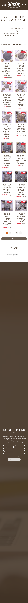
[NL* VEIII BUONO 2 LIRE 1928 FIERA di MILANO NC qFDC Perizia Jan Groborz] (21, 123)
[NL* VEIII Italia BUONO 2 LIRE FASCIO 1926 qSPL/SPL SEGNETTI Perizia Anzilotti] (21, 184)
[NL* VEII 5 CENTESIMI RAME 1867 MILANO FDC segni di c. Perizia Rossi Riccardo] (21, 63)
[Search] (3, 5)
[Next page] (20, 232)
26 (17, 233)
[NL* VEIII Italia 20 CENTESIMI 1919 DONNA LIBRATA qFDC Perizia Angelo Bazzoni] (21, 212)
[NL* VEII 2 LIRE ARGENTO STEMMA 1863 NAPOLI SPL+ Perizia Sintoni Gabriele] (7, 183)
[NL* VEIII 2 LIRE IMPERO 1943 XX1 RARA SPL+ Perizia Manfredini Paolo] (7, 155)
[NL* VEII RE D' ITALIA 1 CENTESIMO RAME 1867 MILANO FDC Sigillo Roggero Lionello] (7, 125)
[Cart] (25, 5)
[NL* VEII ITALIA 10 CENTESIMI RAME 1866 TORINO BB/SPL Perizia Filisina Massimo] (7, 64)
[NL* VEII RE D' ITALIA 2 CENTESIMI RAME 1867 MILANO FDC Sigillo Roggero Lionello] (21, 94)
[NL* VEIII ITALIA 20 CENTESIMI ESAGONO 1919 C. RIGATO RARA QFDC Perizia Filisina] (7, 214)
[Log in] (23, 5)
